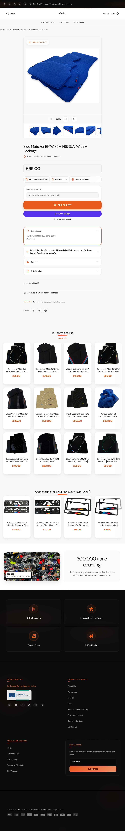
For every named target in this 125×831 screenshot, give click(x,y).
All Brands (64, 23)
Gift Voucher (12, 771)
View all (62, 339)
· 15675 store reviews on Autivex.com (49, 302)
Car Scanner (12, 759)
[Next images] (98, 131)
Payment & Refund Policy (78, 709)
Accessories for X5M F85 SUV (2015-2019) (62, 492)
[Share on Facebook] (33, 310)
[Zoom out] (51, 119)
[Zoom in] (65, 119)
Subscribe (93, 769)
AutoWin (16, 809)
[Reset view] (74, 119)
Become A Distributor (16, 765)
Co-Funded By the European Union (21, 686)
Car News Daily (13, 753)
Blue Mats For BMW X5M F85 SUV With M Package (27, 30)
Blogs (9, 748)
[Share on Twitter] (39, 310)
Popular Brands (47, 23)
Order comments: (34, 190)
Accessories (78, 23)
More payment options (63, 219)
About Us (72, 686)
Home (2, 30)
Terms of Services (75, 721)
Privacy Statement (75, 715)
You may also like (63, 333)
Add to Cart (65, 205)
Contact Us (72, 727)
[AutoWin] (62, 13)
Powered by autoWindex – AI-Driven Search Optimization (42, 809)
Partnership (72, 692)
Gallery (70, 703)
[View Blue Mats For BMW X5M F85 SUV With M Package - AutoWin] (34, 131)
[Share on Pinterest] (45, 310)
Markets (71, 698)
